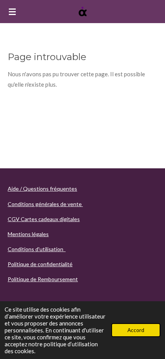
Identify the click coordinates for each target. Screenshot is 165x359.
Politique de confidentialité (40, 264)
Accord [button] (135, 330)
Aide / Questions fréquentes (42, 188)
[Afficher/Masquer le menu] (12, 11)
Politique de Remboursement (43, 279)
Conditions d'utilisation (37, 249)
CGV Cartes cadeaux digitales (44, 219)
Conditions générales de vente (45, 204)
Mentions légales (28, 234)
